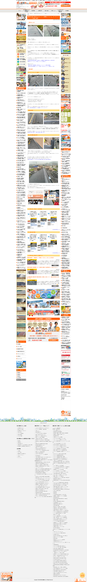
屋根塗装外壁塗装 (66, 86)
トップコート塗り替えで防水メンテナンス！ (21, 265)
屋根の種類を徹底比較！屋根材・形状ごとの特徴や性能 (61, 461)
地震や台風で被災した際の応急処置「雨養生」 (21, 158)
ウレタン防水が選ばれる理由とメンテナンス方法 (21, 122)
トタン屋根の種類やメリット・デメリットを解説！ (60, 468)
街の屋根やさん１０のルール (22, 430)
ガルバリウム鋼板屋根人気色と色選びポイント (66, 163)
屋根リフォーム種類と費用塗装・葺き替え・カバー (66, 197)
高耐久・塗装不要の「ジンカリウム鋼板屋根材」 (60, 517)
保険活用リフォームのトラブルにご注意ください (66, 301)
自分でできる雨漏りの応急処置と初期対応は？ (66, 260)
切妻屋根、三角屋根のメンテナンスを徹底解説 (21, 172)
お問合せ (18, 356)
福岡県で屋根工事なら (21, 351)
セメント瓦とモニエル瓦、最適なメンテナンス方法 (60, 472)
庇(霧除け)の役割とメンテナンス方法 (20, 150)
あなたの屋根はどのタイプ (57, 430)
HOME (28, 13)
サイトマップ (19, 358)
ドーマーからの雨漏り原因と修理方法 (21, 250)
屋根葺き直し (67, 78)
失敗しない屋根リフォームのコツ (65, 181)
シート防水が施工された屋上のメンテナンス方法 (21, 125)
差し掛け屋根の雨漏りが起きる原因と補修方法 (21, 174)
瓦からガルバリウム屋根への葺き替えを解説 (66, 156)
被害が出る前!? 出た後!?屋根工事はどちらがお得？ (66, 285)
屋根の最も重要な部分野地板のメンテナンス (21, 201)
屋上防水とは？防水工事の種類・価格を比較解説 (21, 132)
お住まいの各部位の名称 (21, 93)
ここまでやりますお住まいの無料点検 (60, 10)
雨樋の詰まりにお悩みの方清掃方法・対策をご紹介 (66, 327)
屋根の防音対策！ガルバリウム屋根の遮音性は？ (66, 173)
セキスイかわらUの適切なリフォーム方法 (59, 438)
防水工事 (66, 74)
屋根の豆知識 (19, 203)
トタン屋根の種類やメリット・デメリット (65, 207)
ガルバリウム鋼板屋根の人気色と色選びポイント (60, 457)
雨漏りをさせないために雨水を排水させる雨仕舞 (21, 185)
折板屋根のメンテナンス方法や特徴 (58, 469)
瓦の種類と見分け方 (20, 190)
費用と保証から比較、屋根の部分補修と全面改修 (66, 188)
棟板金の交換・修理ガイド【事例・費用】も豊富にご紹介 (36, 132)
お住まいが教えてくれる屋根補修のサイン (66, 190)
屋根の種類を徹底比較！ (64, 195)
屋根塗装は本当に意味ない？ (20, 98)
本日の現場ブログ (20, 443)
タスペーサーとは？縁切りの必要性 (20, 120)
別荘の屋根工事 (64, 338)
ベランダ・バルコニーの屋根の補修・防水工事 (42, 450)
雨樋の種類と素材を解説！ (39, 492)
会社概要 (67, 10)
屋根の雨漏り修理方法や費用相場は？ (21, 242)
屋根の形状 (19, 167)
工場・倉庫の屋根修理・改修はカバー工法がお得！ (66, 322)
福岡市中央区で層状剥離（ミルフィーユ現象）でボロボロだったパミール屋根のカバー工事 (41, 66)
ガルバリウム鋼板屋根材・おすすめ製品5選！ (60, 448)
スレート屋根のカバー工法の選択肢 (66, 200)
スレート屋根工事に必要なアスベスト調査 (59, 513)
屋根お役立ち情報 (65, 232)
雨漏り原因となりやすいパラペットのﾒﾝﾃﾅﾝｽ (21, 127)
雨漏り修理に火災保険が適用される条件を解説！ (66, 263)
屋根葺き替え (67, 58)
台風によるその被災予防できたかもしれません (66, 234)
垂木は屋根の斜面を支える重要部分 (41, 472)
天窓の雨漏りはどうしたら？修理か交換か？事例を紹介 (61, 477)
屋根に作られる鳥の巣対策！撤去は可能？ (42, 491)
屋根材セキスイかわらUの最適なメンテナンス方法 (66, 219)
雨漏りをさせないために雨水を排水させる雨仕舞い (60, 563)
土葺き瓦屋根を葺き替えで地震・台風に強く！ (21, 143)
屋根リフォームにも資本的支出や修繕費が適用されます (43, 468)
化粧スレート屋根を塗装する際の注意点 (65, 214)
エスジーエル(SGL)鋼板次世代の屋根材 (21, 229)
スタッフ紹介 (19, 346)
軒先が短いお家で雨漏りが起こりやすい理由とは (21, 192)
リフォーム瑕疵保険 (20, 433)
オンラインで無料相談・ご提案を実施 (41, 429)
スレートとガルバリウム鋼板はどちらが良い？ (66, 151)
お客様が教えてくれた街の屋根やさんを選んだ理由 (25, 444)
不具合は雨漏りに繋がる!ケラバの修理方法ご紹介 (21, 112)
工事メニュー (53, 10)
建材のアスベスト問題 (21, 197)
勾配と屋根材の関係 (20, 183)
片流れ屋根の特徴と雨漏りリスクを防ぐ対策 (21, 169)
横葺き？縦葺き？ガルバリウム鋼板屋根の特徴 (66, 168)
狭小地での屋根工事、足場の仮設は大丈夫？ (59, 444)
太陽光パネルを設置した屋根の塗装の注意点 (66, 212)
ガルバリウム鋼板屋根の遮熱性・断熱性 (66, 161)
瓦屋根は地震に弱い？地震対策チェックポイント (66, 246)
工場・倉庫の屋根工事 (65, 333)
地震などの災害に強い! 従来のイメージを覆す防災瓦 (60, 510)
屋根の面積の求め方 (20, 162)
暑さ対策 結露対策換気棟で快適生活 (20, 179)
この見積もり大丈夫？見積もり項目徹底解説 (65, 283)
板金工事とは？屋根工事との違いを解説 (21, 103)
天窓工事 (66, 90)
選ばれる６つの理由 (20, 429)
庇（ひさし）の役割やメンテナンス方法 (21, 247)
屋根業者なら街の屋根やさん (22, 453)
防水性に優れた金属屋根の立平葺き (58, 548)
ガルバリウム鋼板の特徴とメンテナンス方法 (21, 232)
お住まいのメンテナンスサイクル (58, 531)
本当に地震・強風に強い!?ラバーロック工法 (59, 559)
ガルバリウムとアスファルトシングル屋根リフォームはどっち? (21, 221)
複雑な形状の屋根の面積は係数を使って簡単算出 (60, 498)
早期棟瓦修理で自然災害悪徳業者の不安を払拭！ (21, 145)
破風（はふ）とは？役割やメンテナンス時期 (21, 267)
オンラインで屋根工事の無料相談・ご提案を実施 (66, 273)
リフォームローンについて (39, 467)
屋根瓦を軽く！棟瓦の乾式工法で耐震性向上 (65, 244)
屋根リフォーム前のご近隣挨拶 (40, 437)
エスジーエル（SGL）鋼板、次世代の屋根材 (59, 547)
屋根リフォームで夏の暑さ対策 (40, 451)
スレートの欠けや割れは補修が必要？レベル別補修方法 (61, 466)
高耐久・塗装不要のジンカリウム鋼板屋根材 (21, 234)
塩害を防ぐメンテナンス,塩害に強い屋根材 (21, 210)
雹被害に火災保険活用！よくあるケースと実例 (66, 265)
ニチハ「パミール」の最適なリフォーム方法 (59, 439)
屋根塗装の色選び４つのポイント (65, 253)
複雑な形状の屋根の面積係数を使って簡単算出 (21, 165)
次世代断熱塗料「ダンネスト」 (64, 256)
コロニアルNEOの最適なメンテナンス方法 (66, 221)
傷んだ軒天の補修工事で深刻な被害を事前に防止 (21, 117)
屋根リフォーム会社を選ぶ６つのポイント (66, 230)
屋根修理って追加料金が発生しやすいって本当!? (66, 297)
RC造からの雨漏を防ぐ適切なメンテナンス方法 (60, 518)
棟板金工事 (67, 82)
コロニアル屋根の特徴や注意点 (65, 205)
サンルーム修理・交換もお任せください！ (66, 320)
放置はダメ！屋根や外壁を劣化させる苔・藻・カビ (60, 555)
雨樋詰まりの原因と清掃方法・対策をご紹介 (42, 488)
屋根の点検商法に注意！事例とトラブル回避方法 (66, 292)
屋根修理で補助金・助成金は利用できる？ (65, 268)
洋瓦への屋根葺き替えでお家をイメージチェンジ (21, 218)
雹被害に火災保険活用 (56, 573)
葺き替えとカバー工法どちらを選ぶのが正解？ (66, 193)
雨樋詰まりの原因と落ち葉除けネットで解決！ (66, 329)
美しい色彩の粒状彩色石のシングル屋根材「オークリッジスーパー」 (38, 107)
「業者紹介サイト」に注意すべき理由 (65, 304)
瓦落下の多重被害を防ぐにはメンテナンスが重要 (66, 237)
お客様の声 (40, 10)
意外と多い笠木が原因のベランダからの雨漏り (21, 115)
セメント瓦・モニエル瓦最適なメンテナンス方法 (21, 140)
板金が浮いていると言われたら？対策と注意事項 (66, 294)
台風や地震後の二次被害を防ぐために (66, 242)
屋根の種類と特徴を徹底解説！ (20, 91)
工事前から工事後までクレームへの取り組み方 (66, 280)
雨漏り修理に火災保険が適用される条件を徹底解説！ (61, 576)
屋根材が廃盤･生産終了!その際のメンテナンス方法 (60, 486)
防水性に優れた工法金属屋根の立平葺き (20, 155)
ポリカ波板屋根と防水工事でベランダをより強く (66, 324)
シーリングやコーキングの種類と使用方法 (21, 153)
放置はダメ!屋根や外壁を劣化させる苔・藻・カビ (21, 213)
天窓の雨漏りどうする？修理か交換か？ (21, 252)
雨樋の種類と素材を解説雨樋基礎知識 (21, 260)
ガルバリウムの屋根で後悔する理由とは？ (21, 227)
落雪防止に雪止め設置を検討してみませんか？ (42, 483)
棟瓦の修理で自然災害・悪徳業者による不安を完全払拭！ (61, 489)
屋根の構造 (19, 107)
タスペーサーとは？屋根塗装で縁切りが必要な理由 (60, 482)
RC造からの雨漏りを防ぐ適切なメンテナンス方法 (21, 245)
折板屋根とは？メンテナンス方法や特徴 (66, 209)
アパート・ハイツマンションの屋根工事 (65, 336)
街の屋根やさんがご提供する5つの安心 (26, 10)
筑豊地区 (18, 374)
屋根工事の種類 (66, 55)
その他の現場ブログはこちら (56, 287)
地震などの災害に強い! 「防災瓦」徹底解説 (65, 249)
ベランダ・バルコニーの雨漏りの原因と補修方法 (21, 135)
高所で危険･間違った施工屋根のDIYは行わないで (21, 237)
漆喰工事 (66, 66)
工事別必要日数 (64, 227)
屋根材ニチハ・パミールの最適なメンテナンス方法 (66, 216)
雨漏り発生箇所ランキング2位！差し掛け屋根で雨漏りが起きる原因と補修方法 (39, 159)
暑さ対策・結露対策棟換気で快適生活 (58, 501)
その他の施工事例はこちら (56, 229)
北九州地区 (19, 377)
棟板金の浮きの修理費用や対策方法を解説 (21, 105)
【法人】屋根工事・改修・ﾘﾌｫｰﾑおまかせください (66, 340)
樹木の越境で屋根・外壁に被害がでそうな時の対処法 (66, 299)
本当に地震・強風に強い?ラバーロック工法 (21, 160)
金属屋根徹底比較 (56, 544)
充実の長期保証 (20, 434)
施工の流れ (47, 10)
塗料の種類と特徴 (65, 352)
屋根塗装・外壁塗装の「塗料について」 (59, 434)
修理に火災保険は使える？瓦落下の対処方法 (66, 239)
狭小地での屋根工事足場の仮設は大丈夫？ (65, 223)
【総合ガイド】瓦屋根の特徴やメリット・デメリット (61, 460)
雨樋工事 (66, 70)
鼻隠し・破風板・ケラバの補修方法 (21, 110)
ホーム (20, 10)
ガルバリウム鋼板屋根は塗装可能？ (66, 159)
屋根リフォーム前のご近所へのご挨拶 (65, 278)
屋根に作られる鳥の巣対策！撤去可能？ (66, 332)
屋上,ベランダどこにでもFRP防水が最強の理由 (21, 130)
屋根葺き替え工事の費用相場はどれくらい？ (66, 186)
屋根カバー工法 (67, 62)
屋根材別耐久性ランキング (20, 208)
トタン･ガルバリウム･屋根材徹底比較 (21, 224)
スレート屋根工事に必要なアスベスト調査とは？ (21, 262)
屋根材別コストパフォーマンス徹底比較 (21, 205)
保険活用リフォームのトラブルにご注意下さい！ (60, 551)
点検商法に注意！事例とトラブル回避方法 (42, 438)
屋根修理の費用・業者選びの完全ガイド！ (21, 95)
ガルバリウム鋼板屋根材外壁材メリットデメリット (66, 170)
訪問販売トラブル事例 (65, 289)
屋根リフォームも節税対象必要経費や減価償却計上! (66, 343)
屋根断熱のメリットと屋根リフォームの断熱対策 (21, 257)
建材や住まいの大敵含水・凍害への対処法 (21, 181)
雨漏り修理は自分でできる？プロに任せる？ (21, 100)
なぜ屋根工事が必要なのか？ (66, 179)
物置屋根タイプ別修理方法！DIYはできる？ (65, 317)
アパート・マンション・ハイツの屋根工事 (42, 454)
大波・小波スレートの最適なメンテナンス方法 (21, 148)
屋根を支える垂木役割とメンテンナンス (21, 239)
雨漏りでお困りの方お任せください (41, 434)
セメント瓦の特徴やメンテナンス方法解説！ (21, 138)
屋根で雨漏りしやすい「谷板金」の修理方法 (21, 188)
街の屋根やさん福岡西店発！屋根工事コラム (24, 446)
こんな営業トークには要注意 (65, 287)
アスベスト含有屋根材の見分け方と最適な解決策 (21, 195)
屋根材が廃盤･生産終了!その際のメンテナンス (21, 215)
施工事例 (33, 10)
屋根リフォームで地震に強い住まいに (41, 447)
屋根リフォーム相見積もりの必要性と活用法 (42, 464)
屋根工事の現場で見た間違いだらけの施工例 (65, 251)
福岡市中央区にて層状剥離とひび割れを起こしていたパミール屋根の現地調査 (39, 65)
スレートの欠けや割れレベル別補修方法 (65, 202)
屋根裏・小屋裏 (20, 176)
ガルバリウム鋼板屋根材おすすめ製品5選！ (66, 166)
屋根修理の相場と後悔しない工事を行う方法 (65, 183)
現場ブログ (31, 13)
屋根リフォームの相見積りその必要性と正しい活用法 (66, 276)
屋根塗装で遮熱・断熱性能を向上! (65, 258)
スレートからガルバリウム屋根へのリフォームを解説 (66, 154)
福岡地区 (18, 372)
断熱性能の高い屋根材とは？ (20, 255)
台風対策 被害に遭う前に (39, 446)
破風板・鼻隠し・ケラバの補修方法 (58, 476)
